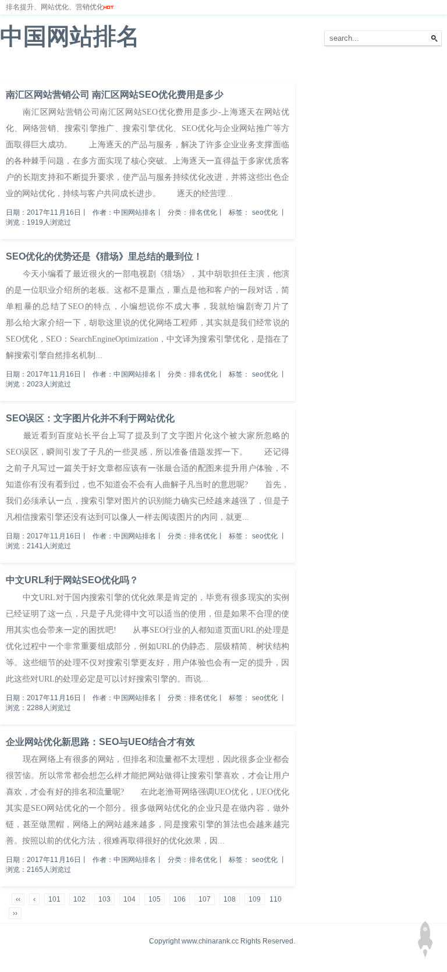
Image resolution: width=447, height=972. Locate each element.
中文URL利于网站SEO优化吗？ (72, 580)
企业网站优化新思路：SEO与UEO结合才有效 (100, 742)
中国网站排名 (70, 36)
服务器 (130, 69)
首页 (14, 69)
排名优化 (92, 69)
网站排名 (49, 69)
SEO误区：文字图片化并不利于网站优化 (90, 418)
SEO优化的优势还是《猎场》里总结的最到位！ (104, 256)
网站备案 (170, 69)
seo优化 (265, 212)
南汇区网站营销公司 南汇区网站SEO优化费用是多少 (115, 95)
